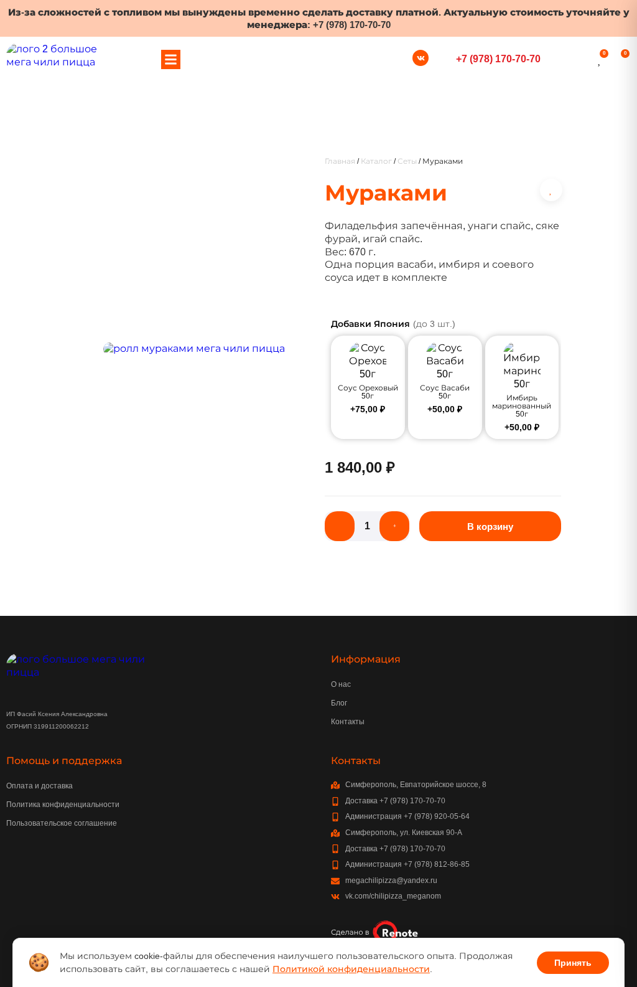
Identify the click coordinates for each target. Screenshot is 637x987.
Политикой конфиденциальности (351, 969)
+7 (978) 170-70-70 (352, 24)
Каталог (376, 161)
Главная (340, 161)
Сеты (407, 161)
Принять (573, 963)
